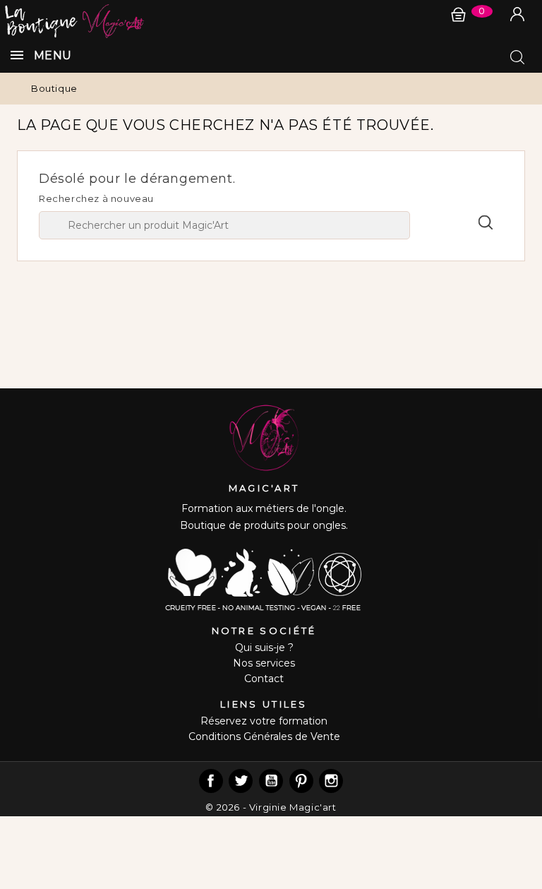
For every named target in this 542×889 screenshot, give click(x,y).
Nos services (264, 663)
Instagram (331, 781)
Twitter (241, 781)
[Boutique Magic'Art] (271, 19)
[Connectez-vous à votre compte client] (517, 14)
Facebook (211, 781)
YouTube (271, 781)
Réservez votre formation (263, 721)
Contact (264, 678)
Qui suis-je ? (264, 647)
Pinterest (301, 781)
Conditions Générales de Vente (264, 736)
